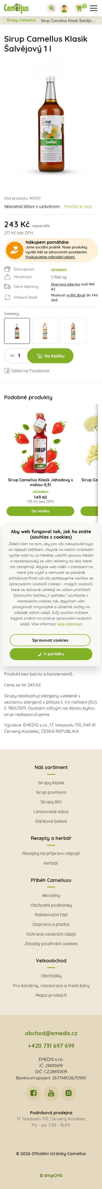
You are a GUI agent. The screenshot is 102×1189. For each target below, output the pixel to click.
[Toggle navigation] (52, 8)
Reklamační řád (51, 915)
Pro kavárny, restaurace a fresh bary (51, 986)
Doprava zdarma (65, 284)
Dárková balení (51, 821)
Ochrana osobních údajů (51, 934)
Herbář (51, 863)
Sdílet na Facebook (30, 371)
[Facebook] (33, 1093)
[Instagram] (68, 1093)
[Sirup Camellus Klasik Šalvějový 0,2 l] (45, 331)
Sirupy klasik (51, 783)
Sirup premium (51, 792)
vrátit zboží (75, 295)
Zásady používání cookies (51, 944)
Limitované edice (51, 812)
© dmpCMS (51, 1175)
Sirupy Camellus (21, 20)
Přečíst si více (78, 207)
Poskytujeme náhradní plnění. (50, 257)
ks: (12, 356)
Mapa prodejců (51, 995)
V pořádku (53, 654)
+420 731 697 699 (51, 1046)
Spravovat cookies (50, 640)
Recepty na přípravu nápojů (51, 853)
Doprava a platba (51, 924)
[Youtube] (51, 1093)
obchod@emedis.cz (51, 1033)
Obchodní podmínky (51, 905)
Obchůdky (51, 976)
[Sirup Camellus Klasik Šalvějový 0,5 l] (73, 331)
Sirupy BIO (51, 802)
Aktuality (51, 895)
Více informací (69, 624)
